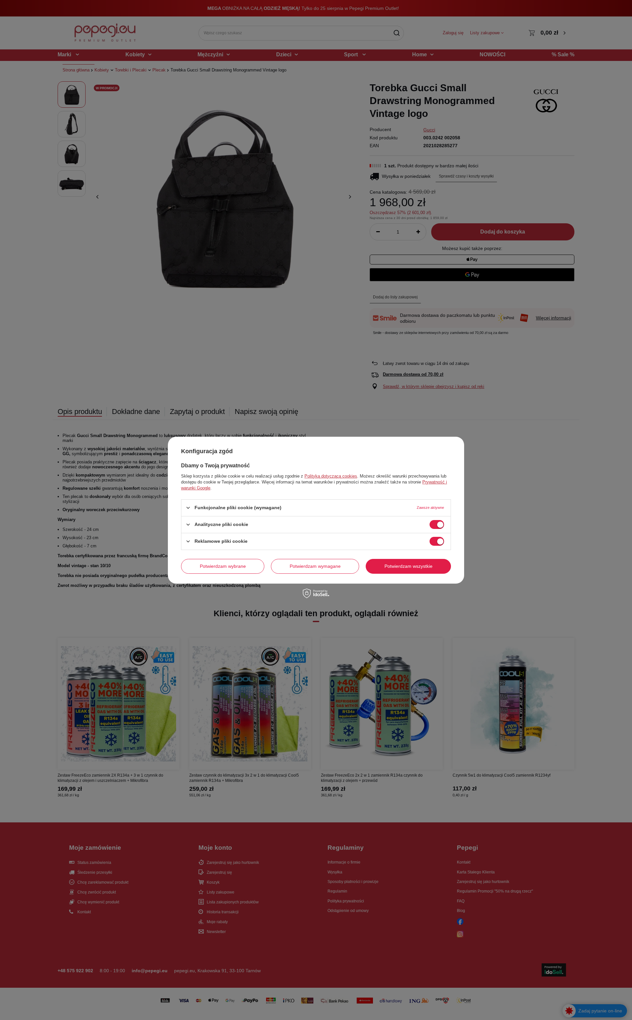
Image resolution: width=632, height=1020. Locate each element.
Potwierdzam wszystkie (408, 566)
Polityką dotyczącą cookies (330, 475)
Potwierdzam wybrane (223, 566)
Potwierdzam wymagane (315, 566)
